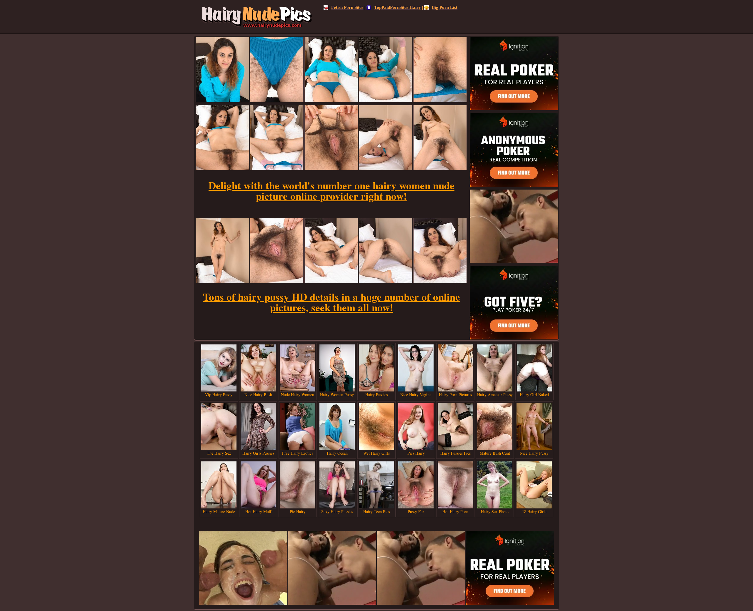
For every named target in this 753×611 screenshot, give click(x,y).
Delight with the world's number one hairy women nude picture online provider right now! (331, 190)
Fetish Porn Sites (347, 7)
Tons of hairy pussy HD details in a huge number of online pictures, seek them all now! (331, 302)
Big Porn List (444, 7)
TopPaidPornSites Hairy (397, 7)
